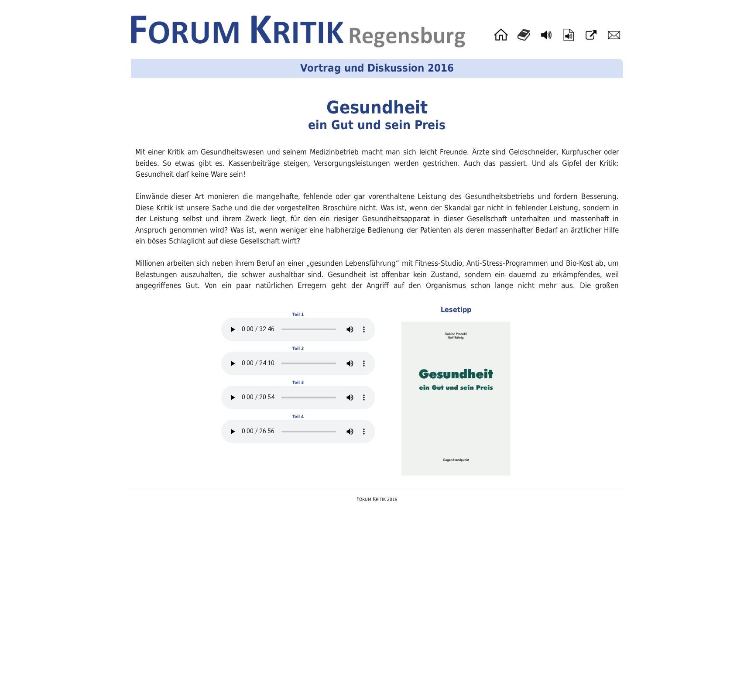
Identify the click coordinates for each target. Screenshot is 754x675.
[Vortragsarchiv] (568, 34)
